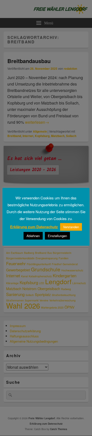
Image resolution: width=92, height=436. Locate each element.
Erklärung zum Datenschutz (34, 226)
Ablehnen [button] (33, 235)
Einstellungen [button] (57, 235)
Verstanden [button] (71, 227)
